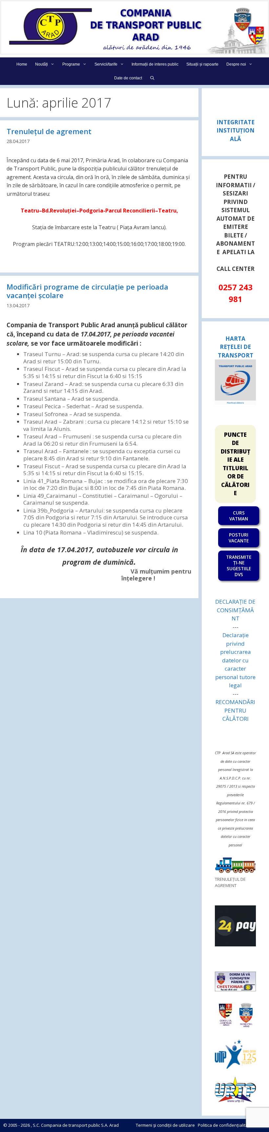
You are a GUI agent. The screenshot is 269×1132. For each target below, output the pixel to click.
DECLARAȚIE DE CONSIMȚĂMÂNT (235, 610)
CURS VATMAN (238, 516)
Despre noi (236, 64)
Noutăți (41, 64)
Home (21, 64)
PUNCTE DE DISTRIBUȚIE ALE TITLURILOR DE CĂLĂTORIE (235, 464)
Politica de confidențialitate (225, 1125)
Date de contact (128, 78)
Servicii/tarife (105, 64)
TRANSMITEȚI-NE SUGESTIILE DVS (238, 565)
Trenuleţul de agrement (49, 131)
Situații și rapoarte (202, 64)
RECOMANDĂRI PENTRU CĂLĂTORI (235, 710)
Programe (71, 64)
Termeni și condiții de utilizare (165, 1125)
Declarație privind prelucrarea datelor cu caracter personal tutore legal (235, 660)
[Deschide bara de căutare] (152, 78)
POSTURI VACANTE (239, 538)
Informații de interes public (155, 64)
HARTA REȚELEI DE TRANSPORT (235, 347)
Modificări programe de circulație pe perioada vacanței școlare (87, 291)
